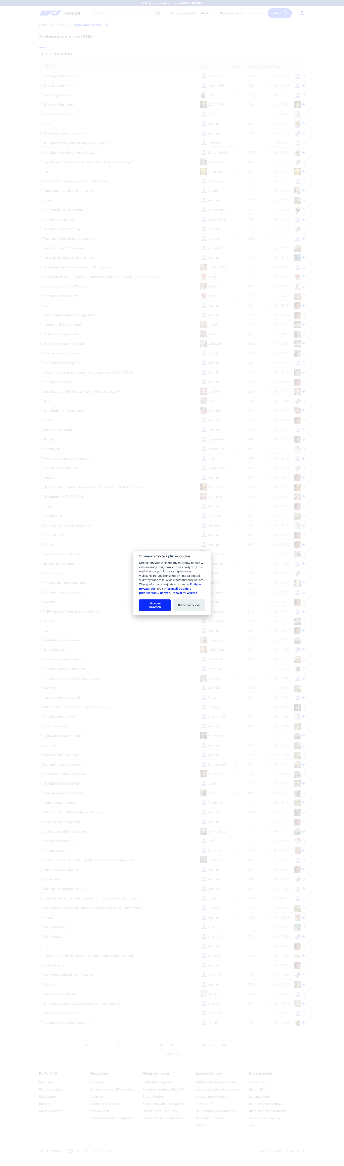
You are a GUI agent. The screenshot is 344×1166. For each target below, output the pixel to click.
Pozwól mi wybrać (184, 592)
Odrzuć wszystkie (189, 605)
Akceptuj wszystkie (155, 605)
